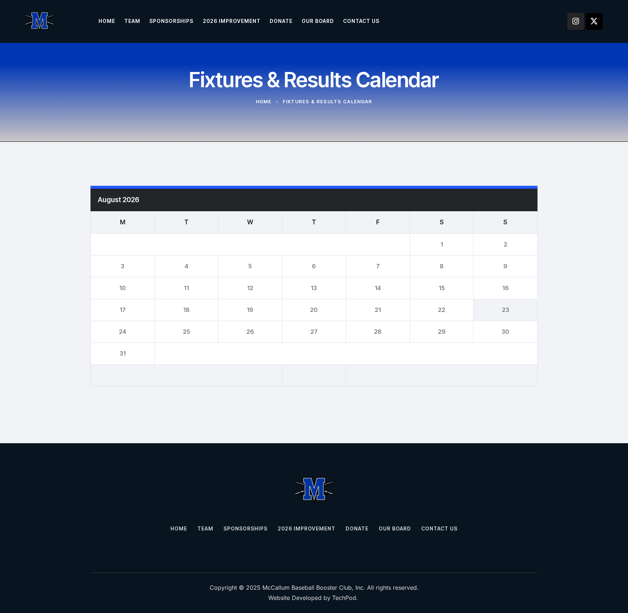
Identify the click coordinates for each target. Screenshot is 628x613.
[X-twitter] (594, 21)
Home (264, 101)
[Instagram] (575, 21)
